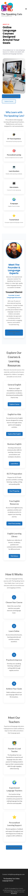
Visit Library (14, 556)
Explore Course (14, 404)
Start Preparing (14, 491)
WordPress (14, 893)
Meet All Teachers (14, 847)
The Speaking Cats (11, 14)
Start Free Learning (14, 523)
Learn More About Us (14, 332)
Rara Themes (14, 892)
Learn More (14, 463)
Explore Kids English (14, 434)
